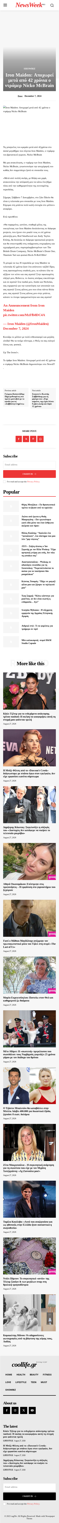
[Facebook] (19, 439)
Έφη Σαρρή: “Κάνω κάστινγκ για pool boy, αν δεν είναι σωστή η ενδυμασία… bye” (38, 599)
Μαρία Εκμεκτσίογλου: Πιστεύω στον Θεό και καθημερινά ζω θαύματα (28, 999)
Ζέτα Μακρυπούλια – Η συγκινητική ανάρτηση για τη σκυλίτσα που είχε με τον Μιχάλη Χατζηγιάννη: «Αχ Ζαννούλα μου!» (28, 1168)
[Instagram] (15, 1410)
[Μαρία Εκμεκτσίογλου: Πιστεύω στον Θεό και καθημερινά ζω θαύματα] (29, 975)
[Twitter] (26, 439)
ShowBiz (29, 69)
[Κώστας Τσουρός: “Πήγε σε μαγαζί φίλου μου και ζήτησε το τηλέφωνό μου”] (11, 584)
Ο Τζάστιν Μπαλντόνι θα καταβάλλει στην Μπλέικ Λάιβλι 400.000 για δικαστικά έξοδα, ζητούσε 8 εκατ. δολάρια (27, 1111)
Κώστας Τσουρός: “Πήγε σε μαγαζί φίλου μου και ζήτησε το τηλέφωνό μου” (38, 584)
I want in (28, 474)
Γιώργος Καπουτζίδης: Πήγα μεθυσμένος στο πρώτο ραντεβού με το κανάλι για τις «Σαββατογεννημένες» (15, 399)
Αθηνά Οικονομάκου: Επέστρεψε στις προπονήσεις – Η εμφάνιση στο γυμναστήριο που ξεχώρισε (29, 887)
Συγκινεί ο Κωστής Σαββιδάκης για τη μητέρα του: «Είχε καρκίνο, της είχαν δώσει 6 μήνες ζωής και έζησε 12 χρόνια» (43, 400)
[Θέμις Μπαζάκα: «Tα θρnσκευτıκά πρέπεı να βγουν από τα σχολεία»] (11, 506)
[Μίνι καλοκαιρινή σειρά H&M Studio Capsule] (11, 641)
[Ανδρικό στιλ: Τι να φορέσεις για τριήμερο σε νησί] (11, 627)
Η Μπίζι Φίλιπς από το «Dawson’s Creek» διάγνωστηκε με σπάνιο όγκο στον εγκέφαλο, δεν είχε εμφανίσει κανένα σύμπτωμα (29, 773)
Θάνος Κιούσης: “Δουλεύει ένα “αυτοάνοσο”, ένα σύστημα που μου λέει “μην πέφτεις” (38, 536)
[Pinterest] (33, 439)
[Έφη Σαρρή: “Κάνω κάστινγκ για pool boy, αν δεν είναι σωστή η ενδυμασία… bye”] (11, 598)
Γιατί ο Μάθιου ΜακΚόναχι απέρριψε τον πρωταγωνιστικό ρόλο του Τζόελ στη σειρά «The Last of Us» (29, 943)
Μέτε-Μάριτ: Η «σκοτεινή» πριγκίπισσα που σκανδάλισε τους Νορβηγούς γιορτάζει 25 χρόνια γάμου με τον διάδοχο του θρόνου (29, 1054)
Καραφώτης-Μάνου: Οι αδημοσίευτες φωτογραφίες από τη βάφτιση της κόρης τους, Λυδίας (27, 1338)
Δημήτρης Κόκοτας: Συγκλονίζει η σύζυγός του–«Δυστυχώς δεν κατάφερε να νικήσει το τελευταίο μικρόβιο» (26, 830)
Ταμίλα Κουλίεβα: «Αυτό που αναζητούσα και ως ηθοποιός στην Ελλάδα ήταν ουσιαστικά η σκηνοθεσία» (27, 1224)
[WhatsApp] (40, 439)
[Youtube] (32, 1410)
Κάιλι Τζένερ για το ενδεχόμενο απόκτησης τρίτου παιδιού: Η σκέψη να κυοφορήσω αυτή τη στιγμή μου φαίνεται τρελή (29, 716)
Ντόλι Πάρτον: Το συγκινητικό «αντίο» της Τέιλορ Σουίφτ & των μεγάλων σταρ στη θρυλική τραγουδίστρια (26, 1281)
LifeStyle (8, 1441)
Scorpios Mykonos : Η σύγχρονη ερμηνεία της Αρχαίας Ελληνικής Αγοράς (37, 613)
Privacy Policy (33, 481)
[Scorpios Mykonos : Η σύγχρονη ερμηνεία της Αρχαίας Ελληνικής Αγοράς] (11, 613)
